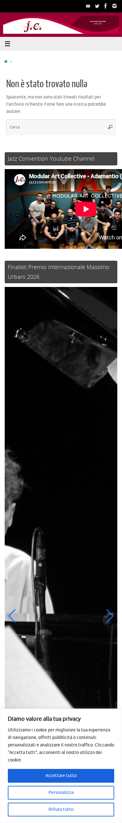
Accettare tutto (61, 775)
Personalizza (61, 792)
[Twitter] (97, 6)
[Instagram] (114, 6)
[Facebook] (105, 6)
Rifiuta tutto (61, 809)
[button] (12, 616)
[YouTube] (88, 6)
